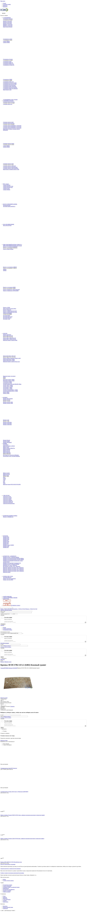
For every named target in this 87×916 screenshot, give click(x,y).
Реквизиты (5, 908)
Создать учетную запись (6, 647)
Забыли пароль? (7, 645)
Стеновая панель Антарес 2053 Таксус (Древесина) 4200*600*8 (14, 791)
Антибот (2, 615)
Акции (4, 3)
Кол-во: (2, 703)
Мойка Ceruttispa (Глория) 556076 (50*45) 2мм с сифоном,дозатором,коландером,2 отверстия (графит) (23, 815)
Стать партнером (6, 899)
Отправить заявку (7, 4)
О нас (4, 896)
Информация (6, 888)
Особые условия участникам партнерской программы (12, 872)
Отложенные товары (7, 629)
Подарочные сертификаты (9, 889)
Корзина (2, 661)
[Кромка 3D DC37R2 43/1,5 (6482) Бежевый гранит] (18, 696)
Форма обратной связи (8, 907)
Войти (2, 643)
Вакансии (5, 5)
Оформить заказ (7, 661)
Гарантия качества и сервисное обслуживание (11, 868)
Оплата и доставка (7, 890)
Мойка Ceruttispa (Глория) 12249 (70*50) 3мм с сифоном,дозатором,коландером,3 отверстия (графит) (22, 838)
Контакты (5, 6)
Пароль (2, 645)
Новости (5, 897)
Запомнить (4, 658)
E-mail (2, 644)
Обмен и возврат (6, 891)
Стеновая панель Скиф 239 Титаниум (9, 768)
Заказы (4, 627)
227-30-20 (19, 608)
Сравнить (12, 706)
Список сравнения (7, 628)
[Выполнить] (22, 633)
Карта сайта (5, 901)
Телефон (2, 612)
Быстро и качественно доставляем (8, 864)
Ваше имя (3, 611)
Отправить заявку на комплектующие (11, 887)
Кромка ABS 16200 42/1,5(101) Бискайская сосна (11, 862)
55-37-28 (31, 608)
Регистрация (6, 643)
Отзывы (5, 900)
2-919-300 (6, 608)
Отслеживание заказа (5, 633)
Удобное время (4, 613)
